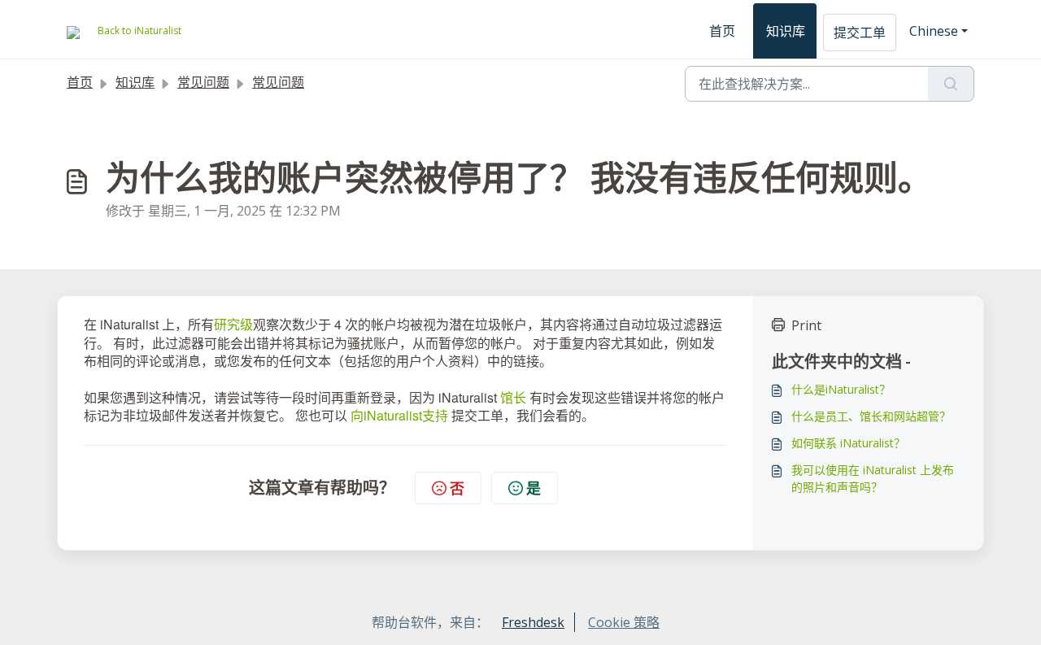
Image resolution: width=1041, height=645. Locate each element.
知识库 (785, 31)
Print (806, 325)
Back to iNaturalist (139, 30)
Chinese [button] (933, 31)
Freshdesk (533, 622)
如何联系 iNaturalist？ (848, 443)
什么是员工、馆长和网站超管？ (871, 416)
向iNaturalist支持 (399, 415)
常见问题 (203, 82)
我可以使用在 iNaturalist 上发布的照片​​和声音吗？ (872, 478)
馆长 (513, 397)
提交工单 (860, 32)
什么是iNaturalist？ (841, 389)
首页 (722, 31)
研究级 (233, 324)
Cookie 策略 (624, 622)
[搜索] (951, 84)
